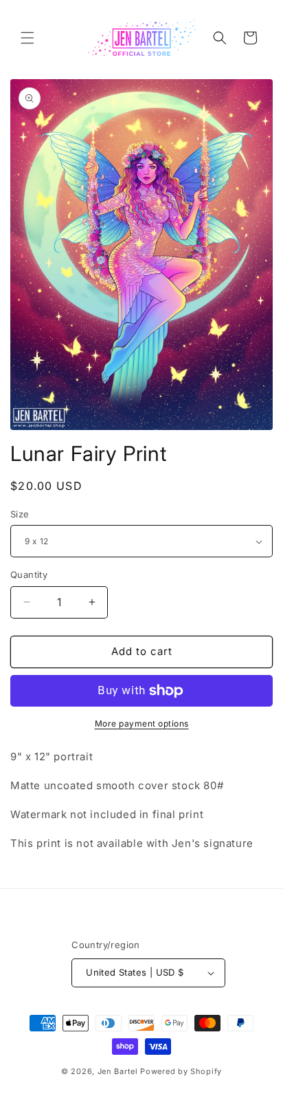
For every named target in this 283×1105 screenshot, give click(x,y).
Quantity (28, 574)
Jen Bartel (118, 1071)
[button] (27, 38)
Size (20, 513)
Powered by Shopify (181, 1071)
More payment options (142, 723)
